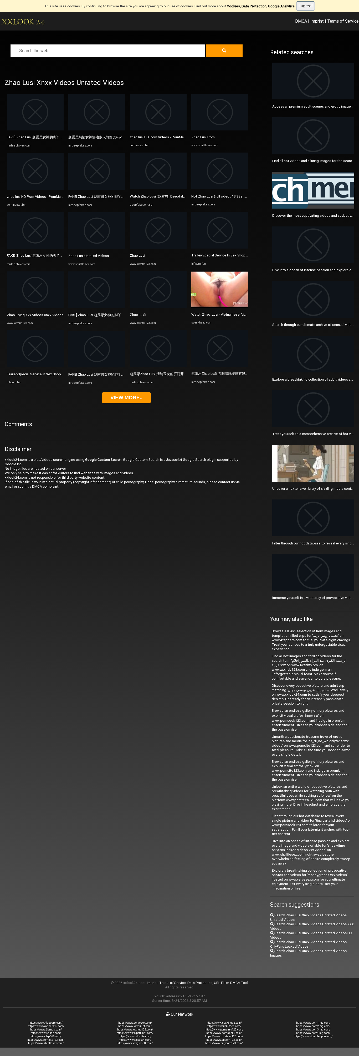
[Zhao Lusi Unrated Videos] (96, 248)
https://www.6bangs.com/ (46, 1029)
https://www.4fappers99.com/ (46, 1026)
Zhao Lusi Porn (203, 137)
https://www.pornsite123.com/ (46, 1040)
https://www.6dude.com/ (46, 1033)
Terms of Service (342, 21)
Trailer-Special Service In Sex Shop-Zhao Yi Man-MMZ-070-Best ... (58, 374)
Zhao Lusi (137, 255)
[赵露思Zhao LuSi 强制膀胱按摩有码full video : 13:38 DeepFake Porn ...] (219, 365)
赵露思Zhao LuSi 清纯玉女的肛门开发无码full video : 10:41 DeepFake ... (185, 374)
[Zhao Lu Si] (158, 307)
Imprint (317, 21)
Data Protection (199, 983)
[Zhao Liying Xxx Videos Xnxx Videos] (35, 307)
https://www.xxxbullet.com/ (135, 1026)
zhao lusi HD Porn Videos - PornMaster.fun (40, 196)
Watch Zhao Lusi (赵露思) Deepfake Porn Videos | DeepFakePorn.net (184, 196)
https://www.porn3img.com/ (313, 1029)
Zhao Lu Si (138, 314)
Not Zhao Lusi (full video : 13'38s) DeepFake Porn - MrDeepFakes (242, 196)
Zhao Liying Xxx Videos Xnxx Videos (35, 315)
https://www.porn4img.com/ (313, 1033)
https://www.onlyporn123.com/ (224, 1043)
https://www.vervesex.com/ (135, 1022)
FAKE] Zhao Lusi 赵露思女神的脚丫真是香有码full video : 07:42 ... (56, 137)
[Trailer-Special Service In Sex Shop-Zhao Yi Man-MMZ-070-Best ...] (35, 366)
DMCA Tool (239, 983)
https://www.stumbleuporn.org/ (313, 1036)
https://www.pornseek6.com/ (224, 1033)
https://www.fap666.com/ (45, 1036)
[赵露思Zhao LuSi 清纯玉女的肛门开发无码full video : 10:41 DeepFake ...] (158, 365)
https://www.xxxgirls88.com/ (135, 1043)
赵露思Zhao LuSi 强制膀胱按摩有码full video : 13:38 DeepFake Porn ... (245, 373)
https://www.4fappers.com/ (46, 1022)
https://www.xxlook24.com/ (135, 1040)
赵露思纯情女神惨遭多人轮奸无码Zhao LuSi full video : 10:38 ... (116, 137)
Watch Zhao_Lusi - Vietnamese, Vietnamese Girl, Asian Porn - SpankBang (248, 314)
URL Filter (221, 983)
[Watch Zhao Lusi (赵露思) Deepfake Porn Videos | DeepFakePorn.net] (158, 188)
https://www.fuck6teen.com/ (224, 1026)
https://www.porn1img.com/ (313, 1022)
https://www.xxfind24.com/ (135, 1036)
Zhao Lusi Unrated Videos (88, 256)
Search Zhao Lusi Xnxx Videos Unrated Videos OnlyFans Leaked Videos (308, 944)
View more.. (126, 397)
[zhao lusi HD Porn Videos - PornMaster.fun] (35, 188)
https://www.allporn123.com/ (224, 1040)
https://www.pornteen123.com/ (224, 1036)
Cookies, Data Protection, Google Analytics (261, 6)
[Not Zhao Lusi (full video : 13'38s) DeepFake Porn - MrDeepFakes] (219, 188)
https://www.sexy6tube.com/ (224, 1022)
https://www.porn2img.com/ (313, 1026)
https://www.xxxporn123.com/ (135, 1033)
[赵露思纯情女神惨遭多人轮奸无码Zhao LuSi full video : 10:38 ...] (96, 129)
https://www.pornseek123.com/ (224, 1029)
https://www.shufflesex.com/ (46, 1043)
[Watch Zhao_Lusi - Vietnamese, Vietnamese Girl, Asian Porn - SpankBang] (219, 306)
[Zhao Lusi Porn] (219, 129)
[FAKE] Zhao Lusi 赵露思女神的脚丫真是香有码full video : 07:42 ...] (35, 129)
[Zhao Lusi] (158, 247)
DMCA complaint (45, 486)
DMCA (301, 21)
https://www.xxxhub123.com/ (135, 1029)
